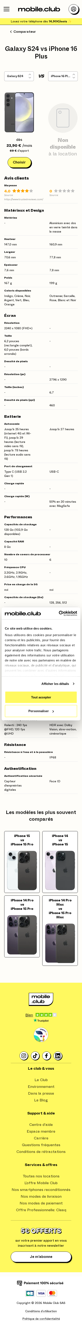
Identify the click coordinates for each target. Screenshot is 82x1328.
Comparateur (24, 31)
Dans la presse (41, 1093)
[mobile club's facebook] (46, 1056)
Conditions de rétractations (41, 1152)
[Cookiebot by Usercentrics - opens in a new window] (59, 613)
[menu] (6, 9)
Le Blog (41, 1100)
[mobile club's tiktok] (35, 1056)
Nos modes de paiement (41, 1203)
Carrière (41, 1138)
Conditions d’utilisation (41, 1311)
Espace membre (41, 1131)
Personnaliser (38, 711)
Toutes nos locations (41, 1176)
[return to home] (39, 9)
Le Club (41, 1080)
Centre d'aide (41, 1125)
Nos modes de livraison (41, 1197)
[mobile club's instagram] (24, 1056)
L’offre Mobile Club (41, 1183)
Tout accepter (41, 697)
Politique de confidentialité (41, 1318)
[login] (74, 9)
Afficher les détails (55, 684)
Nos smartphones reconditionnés (41, 1190)
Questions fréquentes (41, 1145)
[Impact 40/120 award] (41, 1035)
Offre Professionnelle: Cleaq (41, 1210)
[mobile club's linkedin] (58, 1056)
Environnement (41, 1087)
